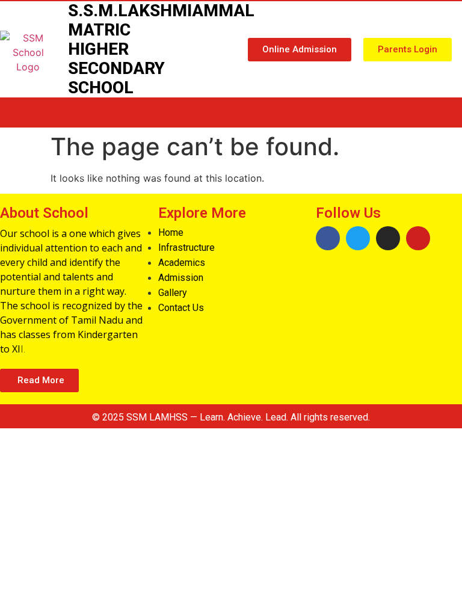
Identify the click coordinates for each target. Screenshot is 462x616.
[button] (299, 49)
